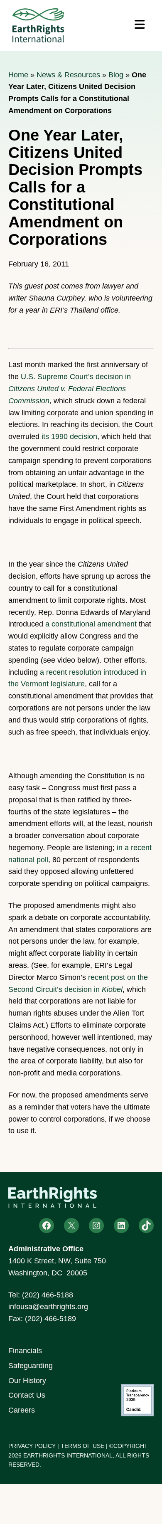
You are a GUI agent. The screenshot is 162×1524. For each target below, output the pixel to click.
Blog (115, 75)
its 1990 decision (69, 436)
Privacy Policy (32, 1446)
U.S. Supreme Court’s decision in (69, 388)
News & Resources (68, 75)
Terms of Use (82, 1446)
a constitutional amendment (91, 624)
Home (18, 75)
